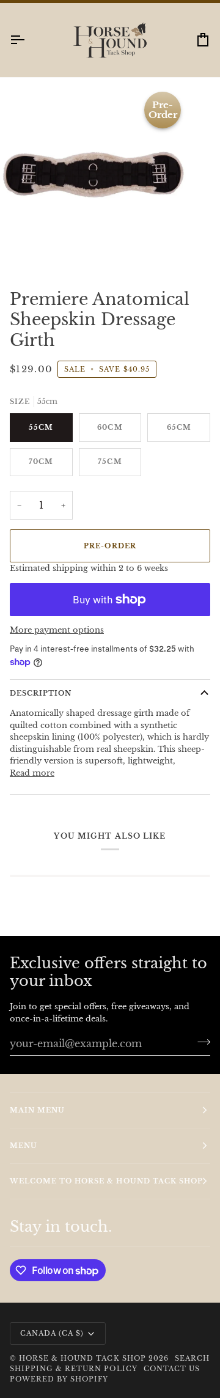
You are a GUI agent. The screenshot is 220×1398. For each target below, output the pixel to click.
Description (41, 693)
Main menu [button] (37, 1110)
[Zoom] (23, 248)
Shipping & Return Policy (74, 1368)
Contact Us (172, 1368)
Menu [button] (23, 1145)
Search (192, 1358)
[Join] (200, 1041)
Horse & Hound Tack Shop (83, 1358)
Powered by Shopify (59, 1379)
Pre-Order (110, 546)
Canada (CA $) (52, 1333)
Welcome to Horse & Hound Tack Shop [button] (106, 1181)
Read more (32, 773)
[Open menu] (28, 40)
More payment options (57, 630)
